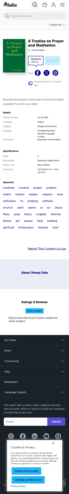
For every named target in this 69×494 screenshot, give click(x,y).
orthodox (9, 201)
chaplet (41, 214)
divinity (56, 214)
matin (7, 194)
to (21, 201)
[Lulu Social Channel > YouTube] (46, 436)
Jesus (58, 207)
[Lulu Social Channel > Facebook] (23, 436)
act (18, 221)
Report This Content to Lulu (47, 248)
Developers (11, 381)
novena (24, 187)
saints (32, 207)
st (41, 207)
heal (40, 221)
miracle (43, 227)
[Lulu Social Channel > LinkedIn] (35, 436)
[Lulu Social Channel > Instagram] (11, 436)
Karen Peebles (38, 50)
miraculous (25, 227)
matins (19, 194)
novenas (8, 187)
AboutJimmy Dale (34, 272)
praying (33, 201)
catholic (47, 201)
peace (28, 221)
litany (28, 214)
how (60, 194)
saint (20, 207)
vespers (47, 194)
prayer (37, 187)
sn (48, 207)
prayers (51, 187)
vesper (33, 194)
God (55, 227)
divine (7, 221)
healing (52, 221)
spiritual (8, 227)
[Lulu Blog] (58, 436)
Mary (6, 214)
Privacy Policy (18, 486)
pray (17, 214)
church (8, 207)
